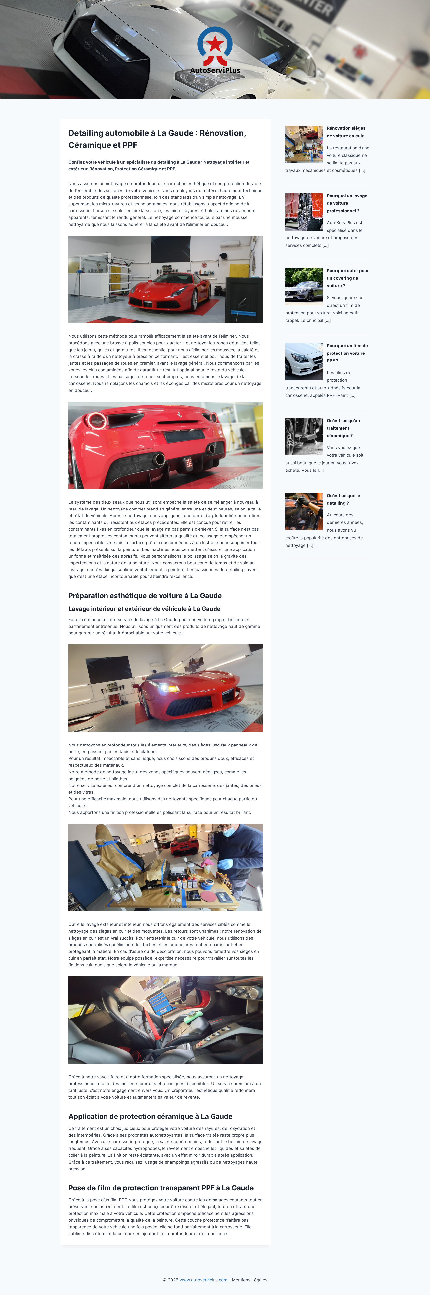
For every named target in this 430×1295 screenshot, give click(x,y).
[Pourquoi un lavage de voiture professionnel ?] (304, 212)
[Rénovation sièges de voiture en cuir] (304, 144)
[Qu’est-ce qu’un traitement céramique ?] (304, 436)
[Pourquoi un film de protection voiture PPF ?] (304, 361)
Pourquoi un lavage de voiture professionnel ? (347, 203)
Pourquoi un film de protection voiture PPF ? (347, 353)
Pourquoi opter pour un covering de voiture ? (348, 278)
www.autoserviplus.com (203, 1279)
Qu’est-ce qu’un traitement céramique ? (343, 428)
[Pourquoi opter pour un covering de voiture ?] (304, 286)
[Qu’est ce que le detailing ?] (304, 511)
